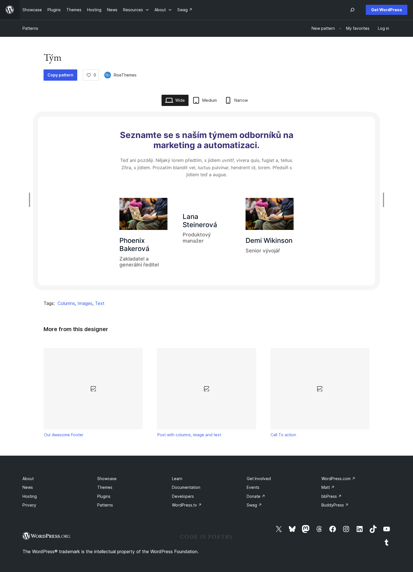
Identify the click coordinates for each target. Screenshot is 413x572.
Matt (328, 487)
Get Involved (259, 478)
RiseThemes (125, 75)
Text (100, 303)
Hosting (29, 496)
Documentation (186, 487)
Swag (254, 505)
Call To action (283, 434)
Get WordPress (386, 9)
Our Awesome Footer (63, 434)
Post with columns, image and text (189, 434)
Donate (256, 496)
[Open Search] (352, 10)
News (27, 487)
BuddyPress (335, 505)
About (28, 478)
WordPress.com (338, 478)
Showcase (107, 478)
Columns (66, 303)
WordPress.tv (187, 505)
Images (85, 303)
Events (253, 487)
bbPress (331, 496)
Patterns (30, 28)
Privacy (29, 505)
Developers (183, 496)
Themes (104, 487)
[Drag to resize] (31, 200)
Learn (177, 478)
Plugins (103, 496)
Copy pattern (60, 75)
